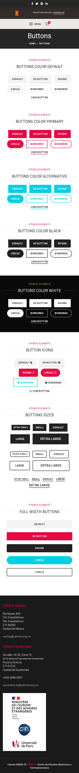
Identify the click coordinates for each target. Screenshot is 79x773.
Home (32, 43)
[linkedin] (46, 3)
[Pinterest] (41, 3)
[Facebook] (32, 3)
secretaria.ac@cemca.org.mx (20, 685)
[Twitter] (36, 3)
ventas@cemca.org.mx (17, 636)
